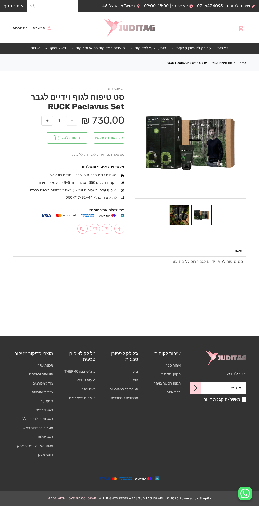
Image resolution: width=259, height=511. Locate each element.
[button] (191, 48)
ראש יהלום (45, 437)
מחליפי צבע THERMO (80, 371)
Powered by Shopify (195, 498)
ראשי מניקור (44, 454)
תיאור (238, 251)
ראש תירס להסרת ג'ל (37, 419)
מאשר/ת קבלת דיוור (222, 399)
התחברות (20, 28)
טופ (135, 380)
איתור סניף (13, 5)
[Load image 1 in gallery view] (201, 215)
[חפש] (32, 5)
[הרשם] (195, 388)
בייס (135, 371)
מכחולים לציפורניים (124, 398)
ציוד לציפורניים (43, 383)
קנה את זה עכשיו (109, 138)
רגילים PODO (86, 380)
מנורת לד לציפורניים (124, 389)
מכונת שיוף (45, 365)
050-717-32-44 (79, 197)
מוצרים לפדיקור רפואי (38, 428)
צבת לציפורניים (42, 392)
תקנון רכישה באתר (167, 383)
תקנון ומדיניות (171, 374)
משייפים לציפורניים (82, 398)
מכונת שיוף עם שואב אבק (35, 446)
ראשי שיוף (88, 389)
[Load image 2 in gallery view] (179, 215)
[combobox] (52, 6)
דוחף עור (46, 401)
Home (241, 63)
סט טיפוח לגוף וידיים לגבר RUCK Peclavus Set (199, 63)
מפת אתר (174, 392)
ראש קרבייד (44, 410)
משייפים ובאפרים (41, 374)
